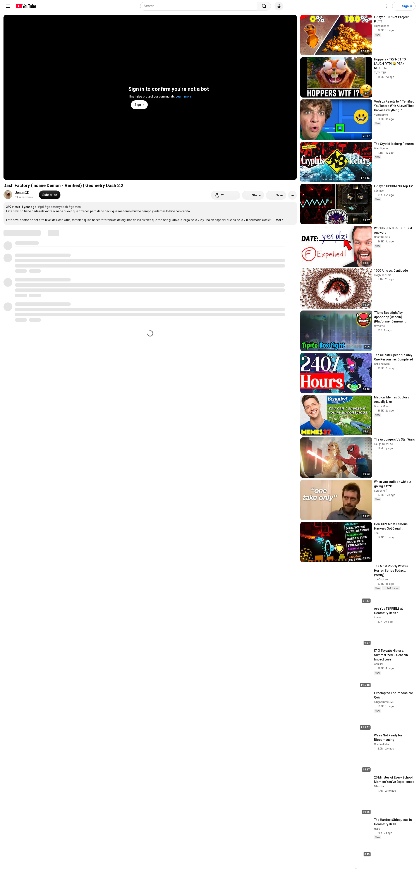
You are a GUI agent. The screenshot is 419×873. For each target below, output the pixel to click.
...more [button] (278, 220)
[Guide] (7, 6)
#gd (41, 207)
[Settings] (386, 6)
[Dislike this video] (234, 195)
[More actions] (292, 195)
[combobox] (200, 6)
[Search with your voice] (279, 6)
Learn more (184, 96)
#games (75, 207)
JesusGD (22, 193)
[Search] (264, 6)
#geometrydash (56, 207)
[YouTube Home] (25, 6)
